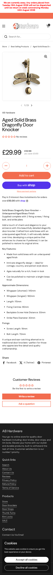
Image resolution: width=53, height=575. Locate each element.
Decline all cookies (26, 567)
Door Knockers (9, 505)
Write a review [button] (26, 396)
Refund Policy (9, 484)
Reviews (6, 476)
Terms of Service (10, 487)
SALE (4, 520)
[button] (31, 105)
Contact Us (8, 472)
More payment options (26, 191)
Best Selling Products (20, 46)
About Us (7, 468)
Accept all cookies (26, 559)
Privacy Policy (9, 480)
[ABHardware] (26, 26)
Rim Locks (7, 516)
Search (5, 464)
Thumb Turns (8, 512)
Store (4, 46)
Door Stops (8, 509)
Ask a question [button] (27, 403)
